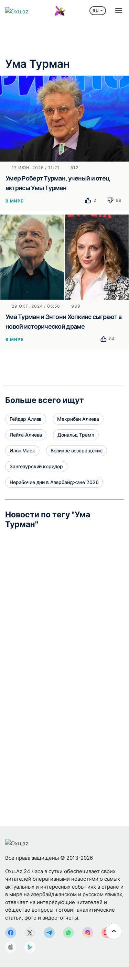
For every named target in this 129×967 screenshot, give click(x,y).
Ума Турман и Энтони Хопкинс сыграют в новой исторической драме (63, 321)
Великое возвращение (77, 450)
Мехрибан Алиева (78, 419)
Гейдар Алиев (26, 419)
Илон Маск (22, 450)
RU (96, 10)
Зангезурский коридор (36, 466)
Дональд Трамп (75, 435)
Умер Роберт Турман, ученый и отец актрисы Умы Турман (57, 183)
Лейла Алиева (26, 435)
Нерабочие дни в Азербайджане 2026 (54, 482)
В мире (14, 201)
